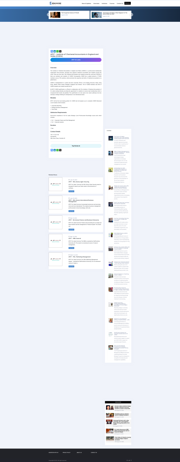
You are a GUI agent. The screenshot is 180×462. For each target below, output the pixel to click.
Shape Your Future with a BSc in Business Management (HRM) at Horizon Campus (121, 187)
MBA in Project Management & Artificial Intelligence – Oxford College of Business (121, 152)
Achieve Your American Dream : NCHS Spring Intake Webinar (121, 262)
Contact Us (120, 3)
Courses (112, 3)
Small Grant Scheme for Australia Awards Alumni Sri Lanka (121, 333)
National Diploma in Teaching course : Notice (121, 274)
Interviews (96, 3)
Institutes (104, 3)
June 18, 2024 (73, 180)
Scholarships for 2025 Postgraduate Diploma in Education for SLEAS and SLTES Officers (120, 169)
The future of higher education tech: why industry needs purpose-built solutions (121, 137)
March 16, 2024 (74, 255)
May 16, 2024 (73, 218)
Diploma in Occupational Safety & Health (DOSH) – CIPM (121, 319)
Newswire (127, 3)
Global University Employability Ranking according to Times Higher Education (120, 304)
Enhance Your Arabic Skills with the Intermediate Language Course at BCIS (122, 248)
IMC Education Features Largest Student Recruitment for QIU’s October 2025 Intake (121, 289)
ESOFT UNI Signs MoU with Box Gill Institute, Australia (121, 203)
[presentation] (48, 14)
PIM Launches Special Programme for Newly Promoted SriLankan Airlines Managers (121, 347)
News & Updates (86, 3)
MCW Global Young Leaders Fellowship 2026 (121, 234)
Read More (71, 191)
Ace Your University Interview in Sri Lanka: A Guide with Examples (121, 219)
